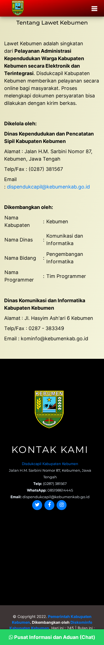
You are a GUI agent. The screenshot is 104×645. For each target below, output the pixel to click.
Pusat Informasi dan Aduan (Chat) (54, 637)
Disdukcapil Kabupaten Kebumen (50, 463)
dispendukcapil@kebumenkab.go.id (48, 187)
